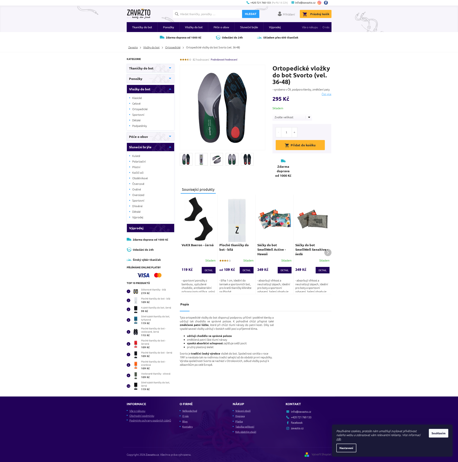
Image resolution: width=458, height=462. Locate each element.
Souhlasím (439, 433)
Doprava (240, 416)
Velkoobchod (189, 410)
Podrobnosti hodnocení (224, 59)
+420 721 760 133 (301, 417)
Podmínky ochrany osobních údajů (150, 420)
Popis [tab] (184, 304)
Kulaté (136, 156)
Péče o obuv (138, 136)
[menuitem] (142, 27)
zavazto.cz (319, 3)
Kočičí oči (138, 172)
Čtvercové (138, 184)
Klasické (137, 98)
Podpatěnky (139, 126)
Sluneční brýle (140, 147)
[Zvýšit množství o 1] (294, 132)
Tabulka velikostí (244, 426)
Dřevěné (137, 206)
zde (338, 439)
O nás (325, 27)
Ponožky (135, 78)
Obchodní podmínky (141, 416)
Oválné (136, 189)
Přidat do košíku (303, 145)
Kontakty (187, 426)
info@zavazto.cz (301, 411)
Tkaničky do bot (141, 68)
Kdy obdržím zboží (245, 431)
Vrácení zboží (243, 410)
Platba (239, 421)
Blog (185, 421)
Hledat (250, 14)
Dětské (136, 120)
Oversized (138, 195)
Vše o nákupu (310, 27)
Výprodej (137, 217)
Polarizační (139, 161)
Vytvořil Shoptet (321, 454)
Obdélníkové (140, 178)
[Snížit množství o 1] (278, 132)
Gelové (136, 103)
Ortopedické (140, 109)
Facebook (327, 3)
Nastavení (346, 448)
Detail (209, 270)
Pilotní (136, 167)
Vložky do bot (139, 89)
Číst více (326, 94)
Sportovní (138, 114)
